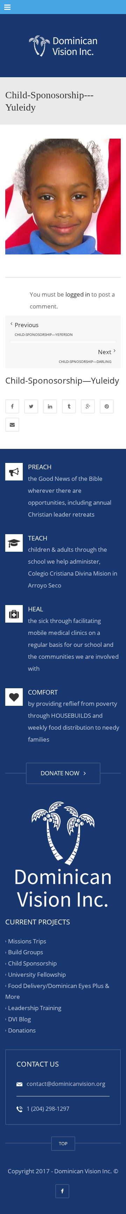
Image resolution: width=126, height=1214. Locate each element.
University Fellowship (37, 974)
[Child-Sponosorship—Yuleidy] (63, 196)
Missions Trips (27, 941)
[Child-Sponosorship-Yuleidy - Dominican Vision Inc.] (63, 45)
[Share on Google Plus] (88, 406)
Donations (22, 1030)
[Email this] (12, 425)
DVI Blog (19, 1019)
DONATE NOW (61, 773)
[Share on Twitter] (31, 406)
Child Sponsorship (32, 963)
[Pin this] (107, 406)
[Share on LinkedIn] (50, 406)
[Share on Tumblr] (69, 406)
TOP (63, 1143)
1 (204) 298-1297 (47, 1109)
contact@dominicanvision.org (65, 1084)
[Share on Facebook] (12, 406)
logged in (77, 294)
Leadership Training (34, 1008)
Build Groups (25, 952)
